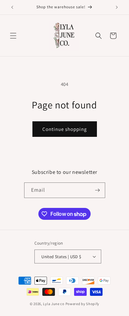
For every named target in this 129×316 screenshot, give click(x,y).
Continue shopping (64, 129)
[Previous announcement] (12, 7)
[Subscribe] (97, 190)
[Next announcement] (116, 7)
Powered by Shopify (82, 303)
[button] (13, 35)
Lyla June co (53, 303)
